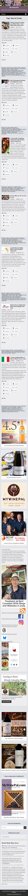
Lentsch (23, 72)
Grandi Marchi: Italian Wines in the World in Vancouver (16, 249)
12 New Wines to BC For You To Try (18, 196)
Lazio (15, 351)
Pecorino (4, 408)
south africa (4, 243)
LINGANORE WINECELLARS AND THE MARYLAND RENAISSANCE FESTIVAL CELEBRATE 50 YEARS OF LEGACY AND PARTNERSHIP (12, 861)
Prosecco (13, 131)
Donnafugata (8, 351)
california (21, 238)
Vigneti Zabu (15, 243)
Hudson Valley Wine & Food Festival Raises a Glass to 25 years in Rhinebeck (14, 846)
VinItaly (13, 353)
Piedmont (9, 352)
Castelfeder (4, 407)
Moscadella (4, 189)
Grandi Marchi (5, 296)
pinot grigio (12, 190)
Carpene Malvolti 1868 (6, 295)
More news (4, 884)
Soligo (23, 352)
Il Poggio (3, 239)
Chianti (16, 295)
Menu (4, 14)
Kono (11, 239)
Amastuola (8, 406)
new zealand (14, 241)
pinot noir (18, 190)
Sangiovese (4, 132)
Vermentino (4, 300)
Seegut (8, 75)
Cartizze (13, 295)
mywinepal (12, 27)
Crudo (13, 69)
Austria (23, 67)
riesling (17, 74)
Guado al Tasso (12, 296)
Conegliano (21, 295)
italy (20, 72)
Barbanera (4, 68)
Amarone (12, 127)
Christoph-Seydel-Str (6, 69)
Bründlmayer (23, 68)
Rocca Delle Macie (19, 131)
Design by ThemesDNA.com (14, 894)
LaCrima (19, 296)
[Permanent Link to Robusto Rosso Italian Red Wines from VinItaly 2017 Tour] (5, 306)
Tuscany (6, 353)
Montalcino (22, 351)
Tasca (21, 298)
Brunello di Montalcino (7, 128)
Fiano (25, 295)
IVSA (9, 239)
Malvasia (18, 188)
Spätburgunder (16, 75)
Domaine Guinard (14, 70)
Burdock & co (11, 186)
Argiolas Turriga (5, 294)
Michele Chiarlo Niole (16, 297)
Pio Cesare (9, 298)
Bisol (16, 406)
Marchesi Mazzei (5, 130)
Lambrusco (15, 129)
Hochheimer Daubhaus (14, 72)
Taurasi (24, 298)
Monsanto (20, 240)
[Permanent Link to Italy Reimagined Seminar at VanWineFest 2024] (5, 83)
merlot (14, 73)
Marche (17, 351)
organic (3, 74)
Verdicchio (21, 133)
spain (11, 75)
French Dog (9, 71)
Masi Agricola (12, 130)
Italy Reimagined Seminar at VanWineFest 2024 (17, 81)
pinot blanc (8, 74)
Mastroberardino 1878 (6, 297)
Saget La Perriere (14, 242)
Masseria (10, 73)
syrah (9, 191)
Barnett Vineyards (10, 238)
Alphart (19, 67)
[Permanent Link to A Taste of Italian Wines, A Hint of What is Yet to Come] (5, 359)
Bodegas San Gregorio (15, 68)
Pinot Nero (14, 352)
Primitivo (13, 74)
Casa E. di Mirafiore (22, 406)
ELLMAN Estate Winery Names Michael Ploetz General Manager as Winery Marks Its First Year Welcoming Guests (13, 853)
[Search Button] (25, 14)
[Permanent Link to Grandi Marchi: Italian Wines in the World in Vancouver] (5, 250)
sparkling (9, 132)
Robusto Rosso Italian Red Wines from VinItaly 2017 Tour (17, 306)
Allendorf (15, 67)
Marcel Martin (5, 73)
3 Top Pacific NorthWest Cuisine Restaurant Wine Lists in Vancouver (17, 140)
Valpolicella (17, 299)
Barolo (15, 127)
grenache (11, 188)
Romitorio (19, 352)
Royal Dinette (4, 191)
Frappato (7, 188)
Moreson (3, 241)
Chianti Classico (15, 128)
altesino (8, 127)
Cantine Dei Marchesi (18, 350)
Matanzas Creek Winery (6, 240)
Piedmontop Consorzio (11, 408)
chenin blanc (10, 187)
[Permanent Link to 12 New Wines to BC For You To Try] (5, 197)
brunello (12, 350)
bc (6, 186)
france (22, 70)
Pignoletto (18, 408)
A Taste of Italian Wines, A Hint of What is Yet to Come (18, 358)
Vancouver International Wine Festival (10, 133)
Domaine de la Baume (6, 70)
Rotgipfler (4, 75)
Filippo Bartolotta (6, 129)
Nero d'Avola (23, 73)
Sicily (8, 410)
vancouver (13, 191)
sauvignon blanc (22, 242)
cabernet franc (17, 186)
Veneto (10, 353)
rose (20, 74)
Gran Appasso (19, 71)
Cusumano (19, 407)
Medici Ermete (18, 130)
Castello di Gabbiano (11, 407)
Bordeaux (17, 238)
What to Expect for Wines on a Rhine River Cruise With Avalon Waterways (17, 24)
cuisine (14, 187)
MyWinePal (14, 7)
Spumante (11, 410)
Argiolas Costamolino (15, 293)
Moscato (23, 297)
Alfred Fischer (9, 67)
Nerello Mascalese (11, 189)
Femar (19, 70)
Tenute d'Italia (17, 410)
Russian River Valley (6, 242)
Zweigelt (3, 76)
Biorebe (8, 68)
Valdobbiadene (11, 299)
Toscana (22, 410)
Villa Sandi (4, 134)
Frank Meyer (4, 71)
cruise (16, 69)
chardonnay (4, 187)
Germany (14, 71)
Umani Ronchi (14, 132)
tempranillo (22, 75)
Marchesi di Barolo (22, 129)
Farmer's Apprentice (21, 187)
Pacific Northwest (6, 190)
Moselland (18, 73)
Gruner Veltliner (5, 72)
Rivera (18, 298)
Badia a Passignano (13, 294)
